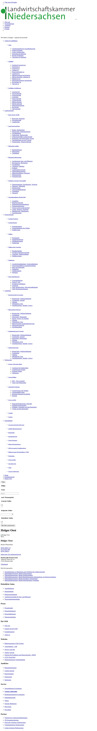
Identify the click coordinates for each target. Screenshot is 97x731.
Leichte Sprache (9, 671)
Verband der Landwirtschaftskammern (16, 718)
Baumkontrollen (17, 251)
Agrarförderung (9, 588)
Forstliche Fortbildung (18, 284)
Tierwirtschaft (16, 109)
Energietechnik (16, 120)
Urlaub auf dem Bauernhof (20, 409)
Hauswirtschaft (16, 98)
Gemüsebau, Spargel (18, 300)
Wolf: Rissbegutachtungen (20, 289)
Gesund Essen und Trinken (20, 390)
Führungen (15, 373)
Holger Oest (8, 478)
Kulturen (14, 168)
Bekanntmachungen (10, 668)
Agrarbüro (15, 201)
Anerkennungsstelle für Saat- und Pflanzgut (18, 597)
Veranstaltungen (9, 24)
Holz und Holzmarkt (18, 267)
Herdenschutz (16, 188)
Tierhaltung (15, 153)
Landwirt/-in (16, 73)
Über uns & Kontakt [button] (11, 2)
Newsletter (8, 710)
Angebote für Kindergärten (20, 368)
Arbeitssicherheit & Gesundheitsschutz (23, 49)
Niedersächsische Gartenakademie (15, 660)
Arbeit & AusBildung (11, 41)
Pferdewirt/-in (16, 79)
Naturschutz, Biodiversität (20, 135)
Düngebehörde (9, 591)
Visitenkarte (4, 564)
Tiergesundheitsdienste (19, 189)
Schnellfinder (9, 420)
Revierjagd (15, 107)
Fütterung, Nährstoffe (18, 186)
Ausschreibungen (17, 280)
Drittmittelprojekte (10, 697)
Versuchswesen (16, 176)
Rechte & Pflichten (17, 55)
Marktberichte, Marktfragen (20, 211)
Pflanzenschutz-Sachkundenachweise (23, 323)
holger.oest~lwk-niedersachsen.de (11, 554)
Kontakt (7, 29)
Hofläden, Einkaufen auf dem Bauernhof (24, 407)
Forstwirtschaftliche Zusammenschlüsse (24, 265)
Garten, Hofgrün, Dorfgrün (20, 209)
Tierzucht (15, 193)
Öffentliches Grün (17, 304)
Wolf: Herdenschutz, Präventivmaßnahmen (25, 287)
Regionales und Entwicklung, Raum (23, 138)
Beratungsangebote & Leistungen (15, 694)
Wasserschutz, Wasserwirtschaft (21, 142)
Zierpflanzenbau (17, 327)
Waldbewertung (17, 256)
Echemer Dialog (17, 371)
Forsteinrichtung (17, 226)
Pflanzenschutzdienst (11, 594)
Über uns (7, 22)
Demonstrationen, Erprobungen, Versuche (24, 184)
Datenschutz (8, 677)
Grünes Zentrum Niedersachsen (14, 728)
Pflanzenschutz (16, 175)
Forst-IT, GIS (16, 282)
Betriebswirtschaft (17, 202)
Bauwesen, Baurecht (18, 118)
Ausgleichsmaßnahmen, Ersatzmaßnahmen (25, 264)
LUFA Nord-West (10, 657)
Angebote (7, 25)
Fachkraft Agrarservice (19, 65)
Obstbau (14, 302)
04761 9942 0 (5, 551)
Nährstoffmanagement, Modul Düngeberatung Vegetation (22, 580)
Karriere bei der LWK (11, 629)
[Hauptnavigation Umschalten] (76, 19)
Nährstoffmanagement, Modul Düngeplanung (18, 573)
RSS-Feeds (8, 707)
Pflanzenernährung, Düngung (21, 173)
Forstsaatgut (15, 238)
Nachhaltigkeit (16, 133)
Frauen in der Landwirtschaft (20, 208)
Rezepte (14, 396)
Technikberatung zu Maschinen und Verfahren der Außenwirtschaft (25, 572)
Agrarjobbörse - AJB (11, 646)
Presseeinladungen (10, 611)
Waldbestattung (16, 271)
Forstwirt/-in (16, 68)
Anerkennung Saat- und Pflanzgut (22, 161)
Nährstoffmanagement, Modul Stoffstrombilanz (19, 575)
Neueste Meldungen (11, 703)
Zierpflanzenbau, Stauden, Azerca (22, 305)
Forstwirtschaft (16, 95)
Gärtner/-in (15, 70)
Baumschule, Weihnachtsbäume (21, 298)
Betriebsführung (17, 150)
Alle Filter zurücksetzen (8, 525)
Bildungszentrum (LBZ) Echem (14, 643)
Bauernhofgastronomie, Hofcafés (22, 404)
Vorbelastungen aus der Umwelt (21, 140)
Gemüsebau (15, 315)
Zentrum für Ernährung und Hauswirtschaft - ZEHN (20, 655)
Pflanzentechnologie (18, 105)
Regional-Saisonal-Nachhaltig (21, 394)
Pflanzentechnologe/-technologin (22, 80)
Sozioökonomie (17, 213)
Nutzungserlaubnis (10, 617)
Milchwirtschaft (17, 102)
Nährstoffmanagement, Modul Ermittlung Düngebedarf (21, 579)
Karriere (7, 27)
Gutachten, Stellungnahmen (20, 254)
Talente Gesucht (9, 652)
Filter (3, 482)
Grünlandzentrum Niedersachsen (14, 725)
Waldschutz (15, 243)
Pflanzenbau (16, 151)
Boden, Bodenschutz (18, 130)
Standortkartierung (17, 239)
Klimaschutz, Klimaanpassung (21, 131)
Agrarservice (16, 92)
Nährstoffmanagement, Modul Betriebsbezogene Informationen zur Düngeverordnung (30, 577)
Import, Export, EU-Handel (20, 318)
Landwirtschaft (16, 100)
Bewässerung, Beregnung (20, 163)
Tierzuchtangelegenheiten (12, 599)
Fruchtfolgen (16, 164)
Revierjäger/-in (16, 82)
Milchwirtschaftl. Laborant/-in (21, 77)
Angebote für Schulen (18, 369)
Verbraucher (8, 360)
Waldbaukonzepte (17, 241)
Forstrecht (15, 285)
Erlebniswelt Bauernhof (19, 405)
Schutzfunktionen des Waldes (21, 228)
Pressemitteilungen (10, 614)
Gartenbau (15, 97)
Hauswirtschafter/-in (18, 72)
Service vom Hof (10, 649)
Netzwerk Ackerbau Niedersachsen (15, 722)
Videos (7, 700)
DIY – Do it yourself (18, 381)
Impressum (8, 680)
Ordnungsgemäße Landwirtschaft (22, 137)
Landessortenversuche (18, 170)
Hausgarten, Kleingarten (19, 317)
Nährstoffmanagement (18, 171)
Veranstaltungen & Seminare (13, 688)
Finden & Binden (17, 50)
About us (7, 635)
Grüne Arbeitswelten (18, 52)
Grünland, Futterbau (18, 166)
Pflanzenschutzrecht (18, 325)
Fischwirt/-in (16, 67)
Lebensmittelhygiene (18, 392)
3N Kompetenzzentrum (12, 720)
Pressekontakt (9, 608)
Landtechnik (16, 122)
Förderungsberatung (18, 206)
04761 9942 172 (6, 548)
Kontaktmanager (9, 477)
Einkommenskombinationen (20, 204)
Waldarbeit (15, 269)
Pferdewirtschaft (17, 104)
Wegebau (15, 272)
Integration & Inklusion (19, 54)
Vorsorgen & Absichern (19, 57)
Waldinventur (16, 230)
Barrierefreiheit (9, 674)
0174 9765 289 (5, 549)
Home (6, 475)
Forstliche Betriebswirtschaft (20, 252)
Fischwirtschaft (16, 93)
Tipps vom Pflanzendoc (19, 383)
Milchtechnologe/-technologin (21, 75)
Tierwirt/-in (15, 84)
